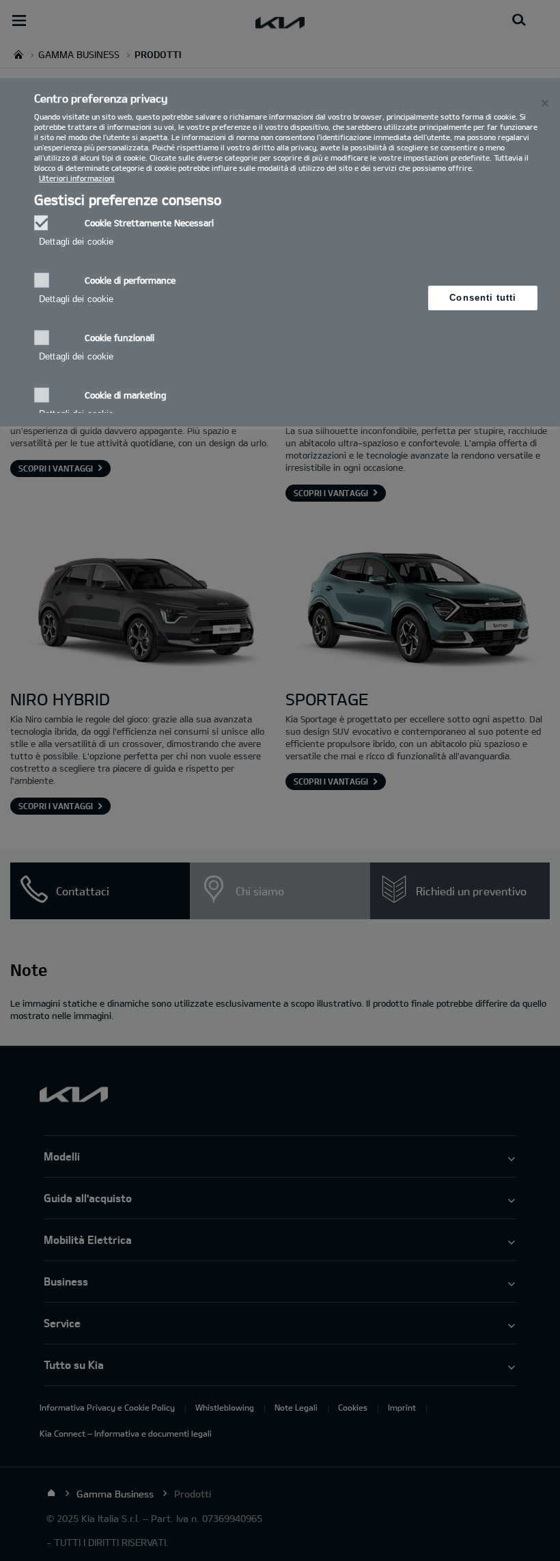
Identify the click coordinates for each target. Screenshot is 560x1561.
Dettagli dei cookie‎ (76, 241)
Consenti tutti (482, 298)
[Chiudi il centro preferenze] (545, 103)
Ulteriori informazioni (77, 178)
